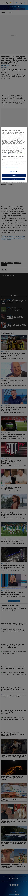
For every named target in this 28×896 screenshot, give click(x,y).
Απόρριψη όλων (13, 179)
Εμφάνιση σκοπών (13, 171)
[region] (14, 154)
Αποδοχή (14, 175)
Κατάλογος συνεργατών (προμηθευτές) (10, 167)
